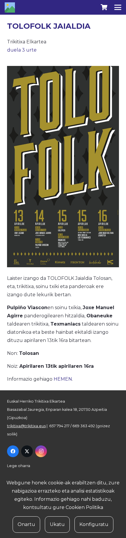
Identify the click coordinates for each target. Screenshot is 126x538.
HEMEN (63, 379)
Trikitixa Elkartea (26, 42)
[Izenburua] (10, 7)
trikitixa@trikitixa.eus (26, 426)
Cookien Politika (84, 507)
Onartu (26, 524)
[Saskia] (104, 7)
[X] (27, 451)
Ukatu (57, 524)
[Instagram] (41, 451)
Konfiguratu (93, 524)
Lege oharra (18, 466)
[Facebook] (13, 451)
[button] (117, 7)
